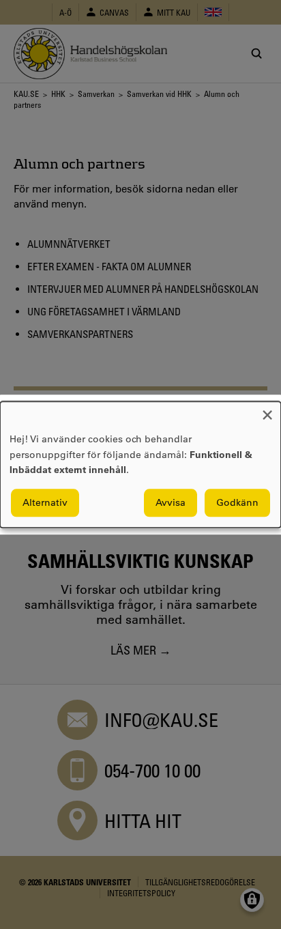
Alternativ (45, 502)
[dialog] (140, 464)
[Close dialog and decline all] (267, 409)
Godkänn (237, 502)
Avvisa (171, 502)
